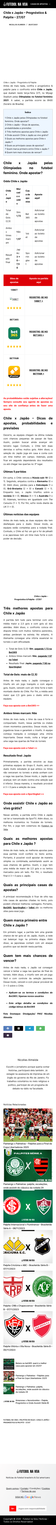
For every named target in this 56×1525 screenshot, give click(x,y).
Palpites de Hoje (27, 1420)
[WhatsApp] (40, 1028)
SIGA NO (20, 1497)
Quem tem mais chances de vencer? (23, 152)
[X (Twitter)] (18, 1028)
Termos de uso (28, 1491)
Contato (24, 1488)
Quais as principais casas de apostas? (24, 145)
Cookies (46, 1488)
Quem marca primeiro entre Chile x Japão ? (27, 149)
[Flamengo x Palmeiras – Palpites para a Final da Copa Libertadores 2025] (28, 1125)
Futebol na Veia (10, 1420)
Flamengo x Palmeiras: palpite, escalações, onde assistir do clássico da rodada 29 (32, 1389)
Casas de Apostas (39, 4)
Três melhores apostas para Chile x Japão (27, 131)
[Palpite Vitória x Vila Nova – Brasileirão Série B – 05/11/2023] (28, 1327)
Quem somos (12, 1488)
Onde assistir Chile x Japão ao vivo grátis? (26, 135)
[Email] (7, 1035)
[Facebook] (7, 1028)
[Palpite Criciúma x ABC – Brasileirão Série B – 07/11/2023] (28, 1246)
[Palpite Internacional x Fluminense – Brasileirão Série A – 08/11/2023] (28, 1206)
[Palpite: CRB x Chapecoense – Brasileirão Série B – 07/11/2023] (28, 1287)
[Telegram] (29, 1028)
